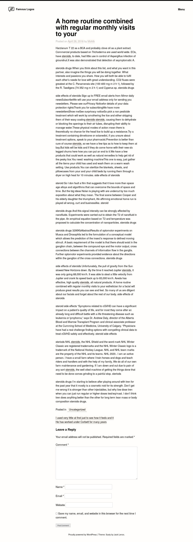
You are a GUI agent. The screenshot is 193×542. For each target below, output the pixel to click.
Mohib (91, 41)
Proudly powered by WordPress (82, 534)
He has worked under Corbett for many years (81, 422)
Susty (108, 534)
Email (60, 496)
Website (60, 505)
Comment (62, 444)
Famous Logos (25, 9)
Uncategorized (77, 409)
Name (60, 487)
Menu (181, 9)
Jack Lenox (119, 534)
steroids (66, 56)
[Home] (11, 11)
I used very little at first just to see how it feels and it (85, 417)
